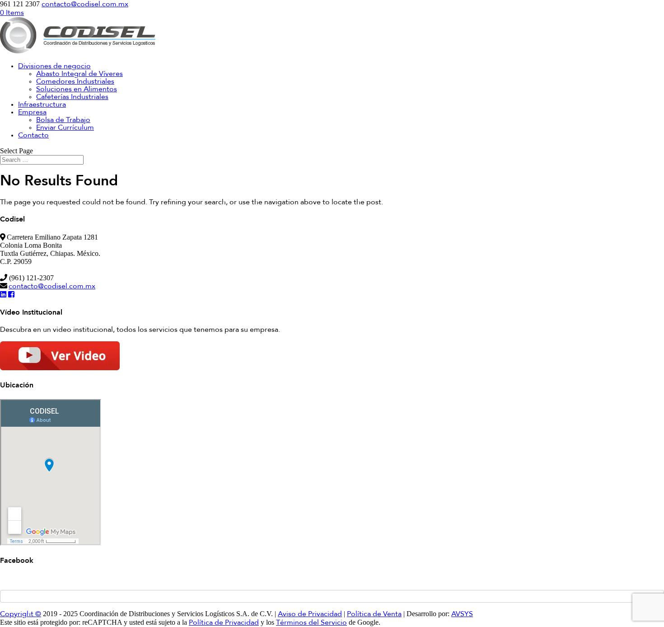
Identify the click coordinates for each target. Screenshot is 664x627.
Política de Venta (374, 614)
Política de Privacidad (224, 623)
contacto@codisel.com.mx (52, 286)
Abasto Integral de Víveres (79, 74)
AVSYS (462, 614)
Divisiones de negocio (54, 66)
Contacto (33, 135)
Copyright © (20, 614)
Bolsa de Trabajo (63, 120)
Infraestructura (42, 104)
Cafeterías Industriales (72, 97)
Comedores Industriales (75, 81)
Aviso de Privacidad (310, 614)
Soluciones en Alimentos (76, 89)
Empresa (32, 112)
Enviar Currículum (65, 128)
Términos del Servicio (311, 623)
